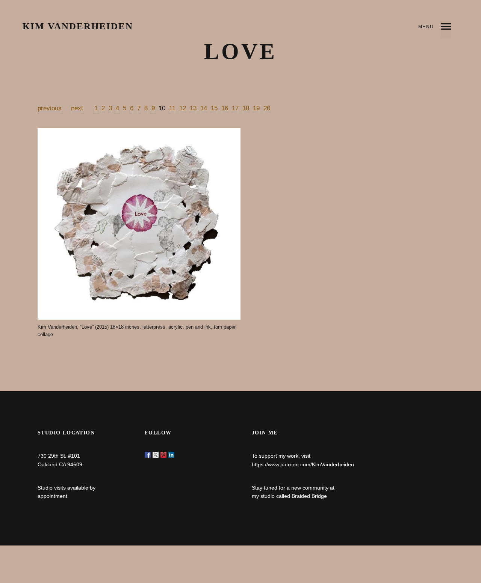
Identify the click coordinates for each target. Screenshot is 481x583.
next (77, 108)
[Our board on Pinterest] (163, 455)
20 (266, 108)
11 (172, 108)
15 (214, 108)
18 (245, 108)
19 (256, 108)
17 (235, 108)
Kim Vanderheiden (78, 26)
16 (224, 108)
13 (193, 108)
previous (50, 108)
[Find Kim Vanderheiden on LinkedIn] (171, 455)
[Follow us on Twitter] (156, 455)
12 (182, 108)
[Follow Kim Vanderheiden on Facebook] (148, 455)
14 (203, 108)
